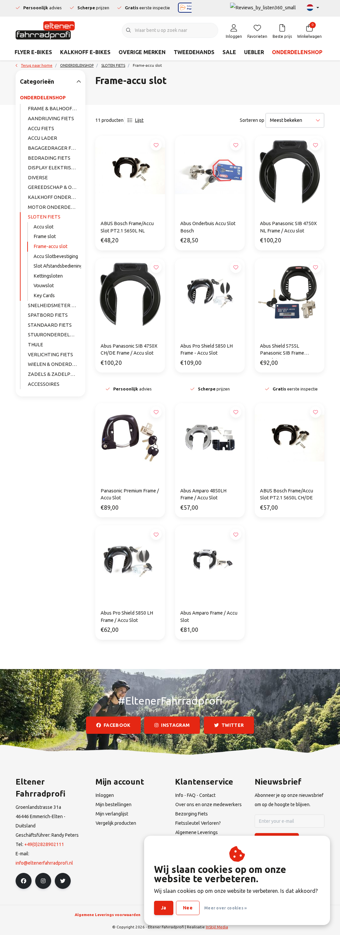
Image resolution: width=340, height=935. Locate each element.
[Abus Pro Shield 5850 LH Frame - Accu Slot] (210, 293)
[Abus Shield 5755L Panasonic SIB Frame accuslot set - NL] (289, 293)
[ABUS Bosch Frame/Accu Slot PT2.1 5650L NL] (130, 171)
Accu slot (43, 226)
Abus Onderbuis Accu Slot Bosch (207, 227)
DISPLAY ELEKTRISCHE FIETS (54, 167)
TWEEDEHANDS (194, 52)
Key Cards (44, 295)
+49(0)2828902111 (44, 844)
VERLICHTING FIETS (50, 354)
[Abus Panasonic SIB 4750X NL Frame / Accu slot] (289, 171)
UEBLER (254, 52)
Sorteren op (252, 120)
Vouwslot (44, 285)
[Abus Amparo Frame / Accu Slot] (210, 560)
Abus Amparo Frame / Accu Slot (208, 616)
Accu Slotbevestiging (56, 256)
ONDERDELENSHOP (297, 52)
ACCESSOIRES (43, 384)
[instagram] (43, 881)
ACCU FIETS (41, 128)
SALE (229, 52)
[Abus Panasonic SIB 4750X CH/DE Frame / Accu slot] (130, 293)
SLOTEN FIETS (44, 216)
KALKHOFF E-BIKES (85, 52)
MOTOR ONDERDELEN (54, 207)
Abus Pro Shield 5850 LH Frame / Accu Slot (127, 616)
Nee (188, 907)
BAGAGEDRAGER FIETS (54, 148)
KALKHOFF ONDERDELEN (54, 197)
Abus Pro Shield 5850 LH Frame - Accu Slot (206, 349)
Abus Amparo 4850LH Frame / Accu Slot (203, 494)
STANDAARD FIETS (50, 325)
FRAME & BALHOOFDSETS (54, 108)
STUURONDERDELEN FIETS (54, 334)
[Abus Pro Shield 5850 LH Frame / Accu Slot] (130, 560)
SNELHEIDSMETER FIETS (54, 305)
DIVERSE (38, 177)
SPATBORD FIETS (48, 315)
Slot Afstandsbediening (57, 266)
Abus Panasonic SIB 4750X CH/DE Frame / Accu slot (129, 349)
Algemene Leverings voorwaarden (107, 914)
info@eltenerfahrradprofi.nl (44, 863)
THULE (35, 344)
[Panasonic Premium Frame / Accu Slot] (130, 438)
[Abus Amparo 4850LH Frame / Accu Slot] (210, 438)
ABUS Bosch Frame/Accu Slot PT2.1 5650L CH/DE (286, 494)
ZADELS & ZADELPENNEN (54, 374)
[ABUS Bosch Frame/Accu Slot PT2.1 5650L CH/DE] (289, 438)
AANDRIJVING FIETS (51, 118)
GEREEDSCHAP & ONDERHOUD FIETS (54, 187)
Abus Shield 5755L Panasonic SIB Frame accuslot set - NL (282, 351)
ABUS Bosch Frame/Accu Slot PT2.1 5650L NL (127, 227)
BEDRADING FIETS (49, 158)
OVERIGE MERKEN (142, 52)
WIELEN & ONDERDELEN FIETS (54, 364)
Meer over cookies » (225, 908)
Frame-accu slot (50, 246)
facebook (117, 725)
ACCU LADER (42, 138)
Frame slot (45, 236)
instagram (175, 725)
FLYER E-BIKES (33, 52)
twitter (232, 725)
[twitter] (63, 881)
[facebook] (24, 881)
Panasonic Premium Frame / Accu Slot (130, 494)
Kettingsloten (48, 276)
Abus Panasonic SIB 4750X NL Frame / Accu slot (288, 227)
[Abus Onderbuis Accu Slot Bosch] (210, 171)
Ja (163, 907)
